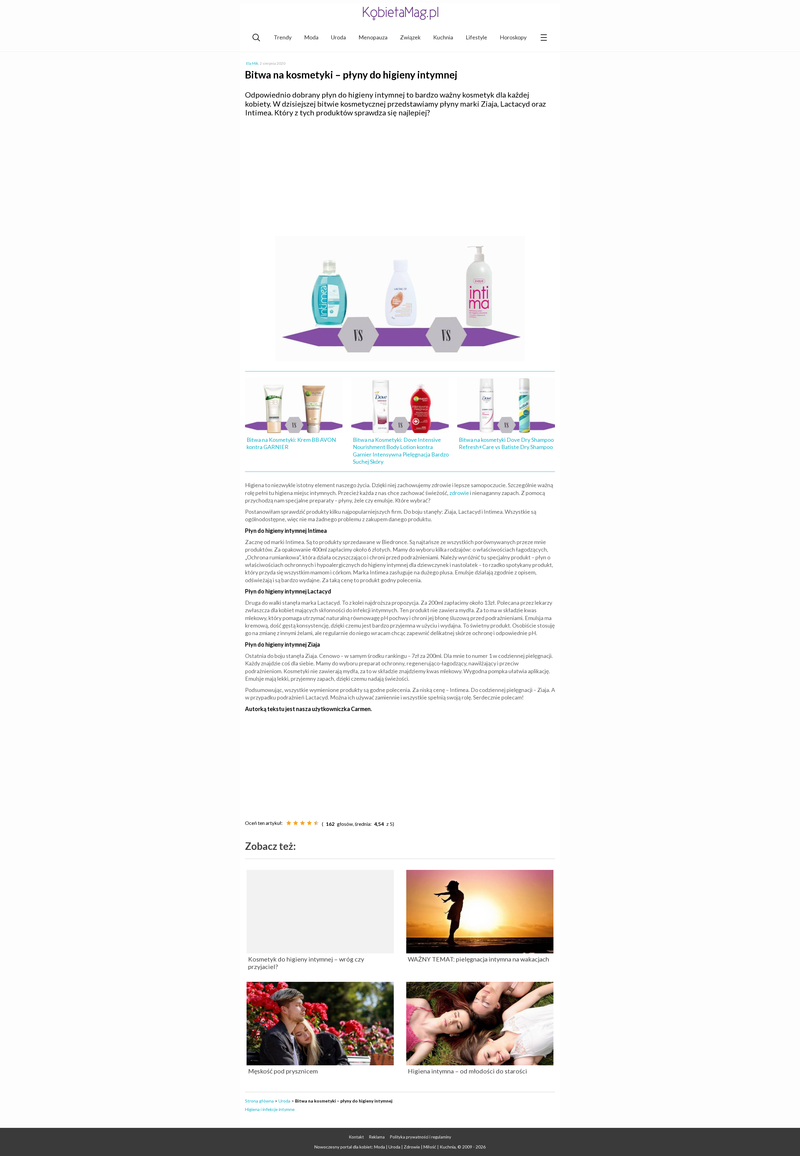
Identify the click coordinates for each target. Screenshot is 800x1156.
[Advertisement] (400, 167)
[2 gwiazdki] (295, 823)
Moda (311, 37)
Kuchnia (443, 37)
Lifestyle (476, 37)
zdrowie (459, 492)
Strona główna (259, 1100)
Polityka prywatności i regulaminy (420, 1137)
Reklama (377, 1137)
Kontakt (356, 1137)
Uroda (338, 37)
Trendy (283, 37)
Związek (410, 37)
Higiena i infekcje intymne (270, 1109)
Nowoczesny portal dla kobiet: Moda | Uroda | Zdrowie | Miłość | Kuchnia (385, 1146)
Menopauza (373, 37)
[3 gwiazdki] (302, 823)
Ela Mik (252, 63)
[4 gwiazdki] (309, 823)
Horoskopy (513, 37)
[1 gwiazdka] (289, 823)
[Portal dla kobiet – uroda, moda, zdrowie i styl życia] (400, 13)
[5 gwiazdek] (316, 823)
